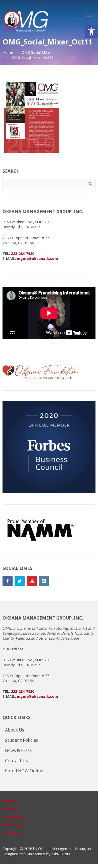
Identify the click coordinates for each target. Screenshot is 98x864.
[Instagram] (44, 581)
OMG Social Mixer (36, 52)
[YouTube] (32, 581)
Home (8, 52)
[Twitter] (20, 581)
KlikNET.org (61, 854)
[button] (91, 31)
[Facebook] (8, 581)
